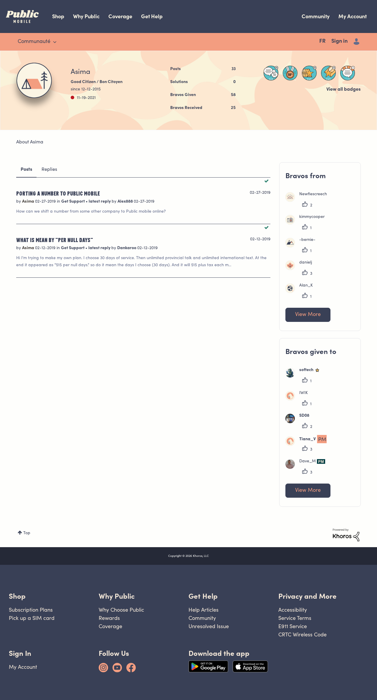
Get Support (73, 202)
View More (308, 314)
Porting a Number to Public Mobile (58, 193)
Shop (58, 16)
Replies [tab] (49, 169)
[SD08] (299, 422)
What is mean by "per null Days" (54, 239)
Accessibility (292, 609)
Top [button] (26, 533)
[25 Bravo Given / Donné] (309, 73)
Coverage (120, 16)
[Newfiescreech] (308, 200)
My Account (352, 16)
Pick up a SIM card (31, 618)
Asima (28, 202)
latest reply (100, 202)
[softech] (305, 376)
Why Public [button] (117, 596)
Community (316, 16)
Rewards (109, 618)
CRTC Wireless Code (302, 634)
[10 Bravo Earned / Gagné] (328, 73)
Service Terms (294, 618)
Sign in (339, 41)
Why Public (86, 16)
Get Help (152, 16)
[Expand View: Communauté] (55, 42)
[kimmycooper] (307, 223)
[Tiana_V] (308, 444)
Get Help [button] (203, 596)
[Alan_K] (301, 291)
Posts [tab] (26, 169)
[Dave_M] (307, 467)
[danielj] (300, 269)
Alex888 (126, 202)
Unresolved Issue (208, 626)
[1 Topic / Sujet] (347, 73)
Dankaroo (127, 248)
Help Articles (203, 609)
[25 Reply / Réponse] (271, 73)
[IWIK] (298, 399)
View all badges (343, 89)
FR (322, 41)
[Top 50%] (290, 73)
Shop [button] (17, 596)
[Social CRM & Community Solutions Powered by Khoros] (346, 535)
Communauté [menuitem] (34, 41)
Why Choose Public (121, 609)
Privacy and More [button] (307, 596)
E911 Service (292, 626)
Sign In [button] (20, 653)
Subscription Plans (31, 609)
